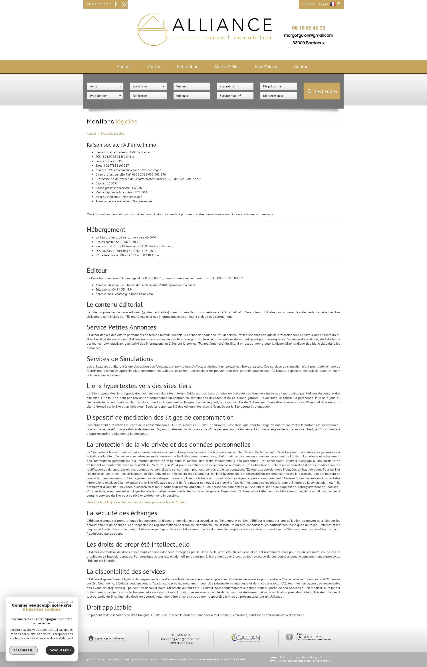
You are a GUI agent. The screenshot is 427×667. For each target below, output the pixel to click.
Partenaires (213, 659)
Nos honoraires (197, 659)
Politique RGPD (238, 659)
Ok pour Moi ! (60, 650)
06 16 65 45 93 (181, 635)
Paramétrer (23, 650)
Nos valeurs (266, 67)
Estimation (187, 67)
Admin (224, 659)
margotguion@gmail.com (308, 35)
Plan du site (160, 659)
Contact (302, 67)
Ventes (154, 67)
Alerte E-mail (226, 67)
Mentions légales (178, 659)
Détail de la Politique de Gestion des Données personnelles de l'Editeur (137, 502)
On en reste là (58, 602)
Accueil (124, 67)
